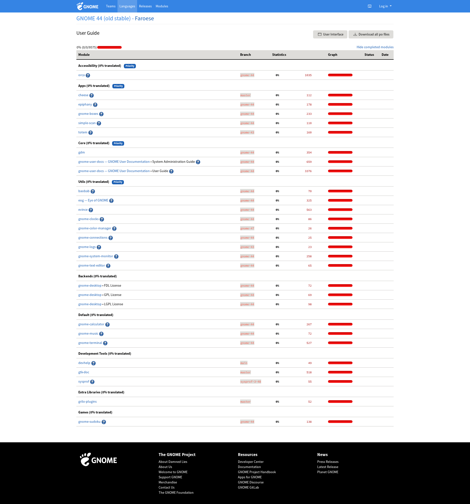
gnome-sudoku (89, 421)
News (322, 454)
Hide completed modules (375, 47)
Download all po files (373, 34)
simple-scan (87, 123)
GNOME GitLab (248, 487)
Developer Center (251, 461)
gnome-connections (93, 237)
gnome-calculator (91, 324)
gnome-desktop (90, 285)
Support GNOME (170, 477)
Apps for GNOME (250, 477)
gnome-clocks (88, 219)
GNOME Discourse (251, 482)
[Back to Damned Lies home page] (88, 6)
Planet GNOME (327, 472)
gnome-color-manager (95, 228)
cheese (83, 95)
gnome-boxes (88, 113)
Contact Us (167, 487)
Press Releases (328, 461)
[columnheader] (157, 54)
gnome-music (88, 333)
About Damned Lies (173, 461)
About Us (165, 467)
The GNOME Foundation (176, 492)
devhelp (84, 363)
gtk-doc (83, 372)
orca (81, 75)
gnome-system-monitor (96, 256)
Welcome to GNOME (173, 472)
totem (83, 132)
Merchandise (168, 482)
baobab (84, 191)
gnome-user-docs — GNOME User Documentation (114, 161)
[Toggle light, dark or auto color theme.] (371, 6)
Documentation (249, 467)
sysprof (84, 381)
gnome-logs (87, 247)
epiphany (85, 104)
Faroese (144, 18)
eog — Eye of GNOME (93, 200)
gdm (81, 152)
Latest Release (327, 467)
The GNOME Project (177, 454)
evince (83, 209)
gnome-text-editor (92, 265)
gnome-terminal (90, 342)
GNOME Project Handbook (257, 472)
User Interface (332, 34)
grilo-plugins (87, 401)
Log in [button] (384, 6)
